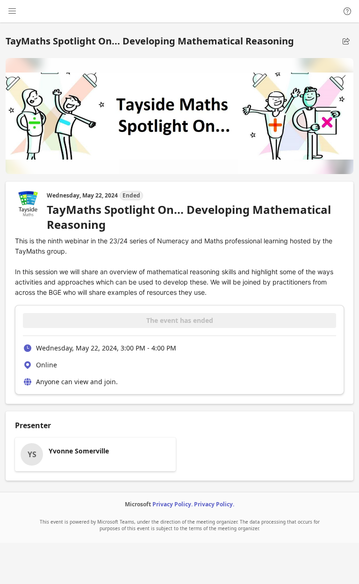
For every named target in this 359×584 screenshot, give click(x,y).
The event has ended (179, 320)
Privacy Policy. (172, 504)
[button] (345, 41)
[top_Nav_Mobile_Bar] (12, 11)
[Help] (347, 11)
